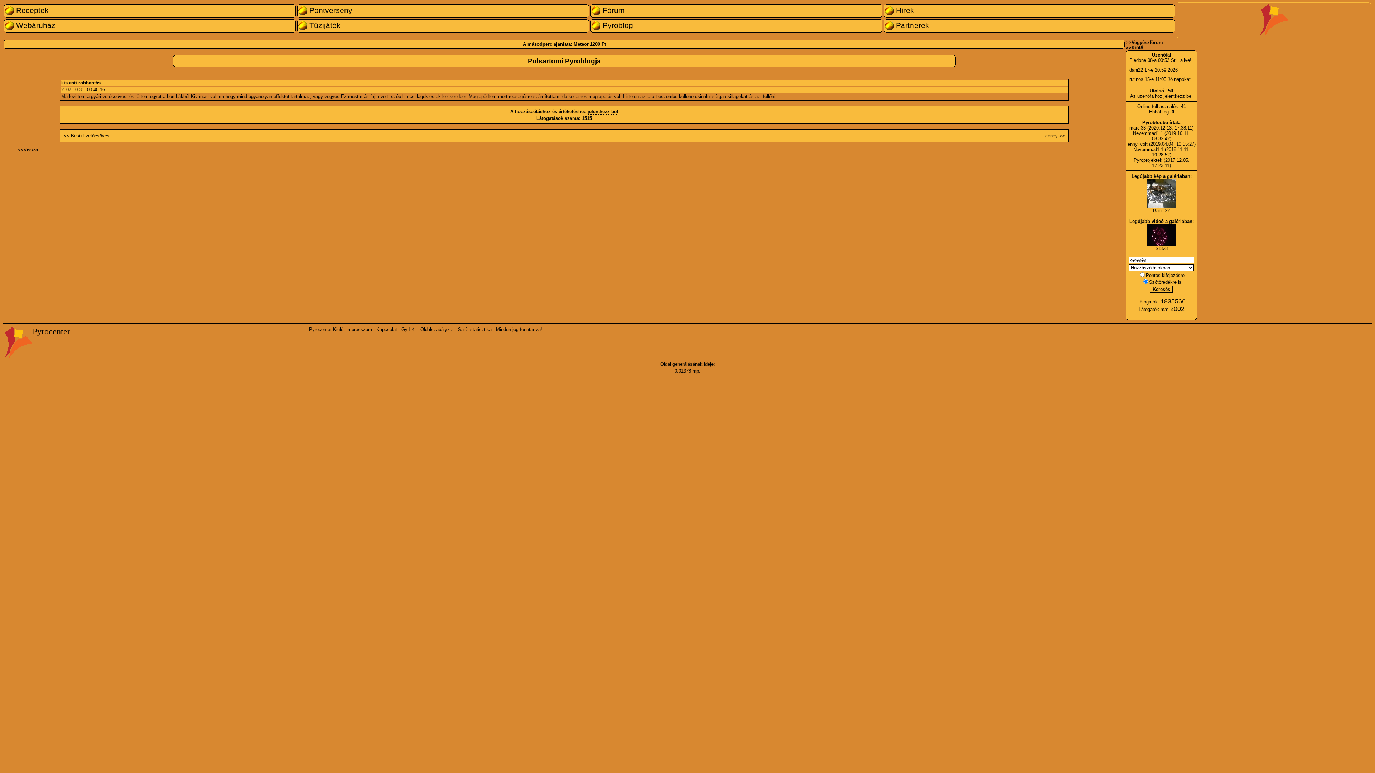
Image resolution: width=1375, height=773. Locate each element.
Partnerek (911, 25)
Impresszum (359, 329)
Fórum (612, 10)
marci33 (1137, 128)
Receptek (31, 10)
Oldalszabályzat (437, 329)
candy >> (1055, 135)
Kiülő (1137, 47)
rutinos (1136, 79)
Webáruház (35, 25)
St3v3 (1162, 248)
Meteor (581, 44)
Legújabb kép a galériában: (1162, 176)
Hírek (904, 10)
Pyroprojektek (1148, 160)
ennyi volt (1138, 144)
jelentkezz (1174, 96)
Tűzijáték (324, 25)
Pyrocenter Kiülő (326, 329)
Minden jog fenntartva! (519, 329)
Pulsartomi (545, 61)
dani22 (1136, 70)
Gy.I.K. (408, 329)
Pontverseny (329, 10)
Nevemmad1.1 (1148, 133)
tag (1165, 112)
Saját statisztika (475, 329)
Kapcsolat (386, 329)
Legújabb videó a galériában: (1161, 221)
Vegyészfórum (1147, 42)
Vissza (31, 149)
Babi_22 (1161, 210)
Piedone (1137, 60)
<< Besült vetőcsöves (87, 135)
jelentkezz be (602, 111)
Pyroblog (616, 25)
